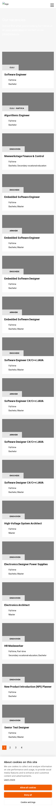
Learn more (9, 779)
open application (14, 29)
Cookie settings (28, 802)
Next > (27, 747)
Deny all (28, 795)
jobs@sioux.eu (10, 33)
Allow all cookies (28, 787)
